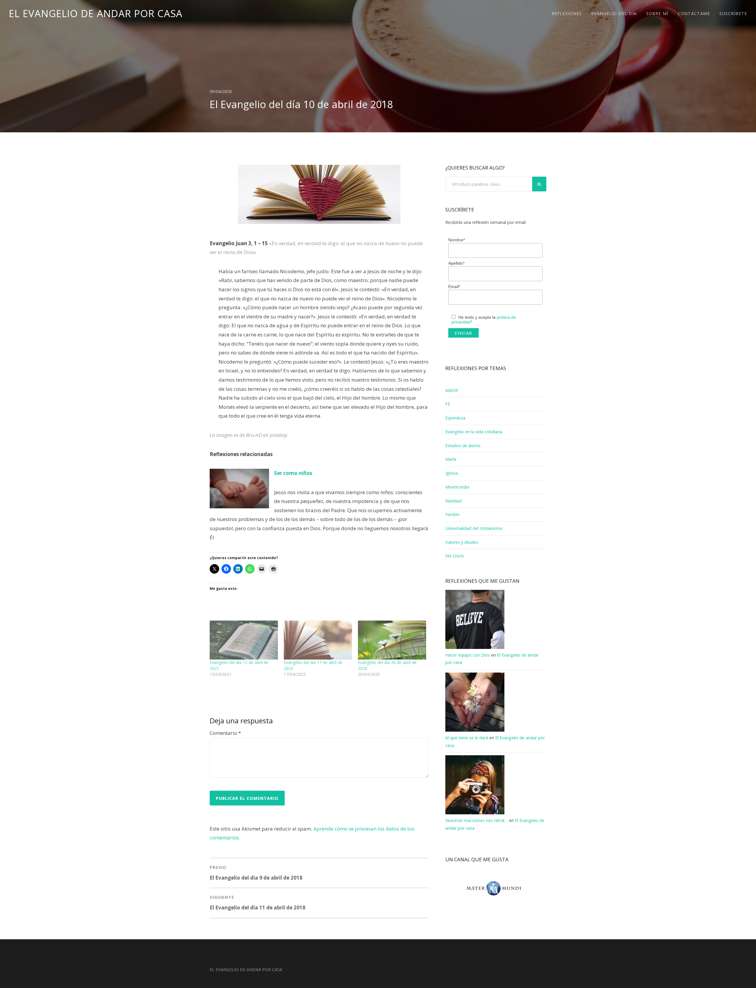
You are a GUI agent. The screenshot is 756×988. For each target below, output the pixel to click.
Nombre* (456, 239)
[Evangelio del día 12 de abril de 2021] (244, 640)
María (450, 459)
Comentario (225, 733)
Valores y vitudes (461, 542)
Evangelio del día (614, 13)
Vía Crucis (454, 556)
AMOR (451, 390)
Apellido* (456, 263)
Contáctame (694, 13)
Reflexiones (567, 13)
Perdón (452, 514)
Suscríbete (733, 13)
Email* (454, 286)
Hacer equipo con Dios (467, 655)
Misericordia (457, 487)
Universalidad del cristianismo (474, 528)
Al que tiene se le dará (466, 737)
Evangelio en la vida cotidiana (473, 431)
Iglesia (451, 473)
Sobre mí (657, 13)
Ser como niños (293, 473)
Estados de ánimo (462, 445)
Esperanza (455, 418)
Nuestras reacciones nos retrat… (476, 820)
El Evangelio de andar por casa (96, 13)
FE (447, 404)
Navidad (453, 501)
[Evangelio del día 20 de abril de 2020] (392, 640)
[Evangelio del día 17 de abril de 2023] (318, 640)
